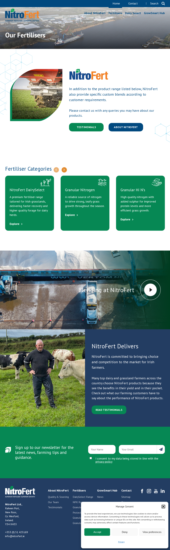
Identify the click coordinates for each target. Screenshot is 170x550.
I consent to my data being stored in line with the (126, 460)
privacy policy (103, 461)
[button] (163, 506)
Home (116, 3)
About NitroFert (95, 13)
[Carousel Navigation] (60, 170)
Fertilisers (22, 15)
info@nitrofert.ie (15, 536)
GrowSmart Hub (154, 13)
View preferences (152, 532)
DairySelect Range (83, 496)
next (64, 170)
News (100, 496)
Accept (97, 532)
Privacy (121, 542)
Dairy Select (133, 13)
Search (154, 3)
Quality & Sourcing (58, 496)
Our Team (53, 502)
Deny (125, 532)
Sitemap (125, 496)
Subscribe (161, 449)
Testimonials (86, 127)
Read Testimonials (109, 409)
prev (56, 170)
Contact (133, 3)
